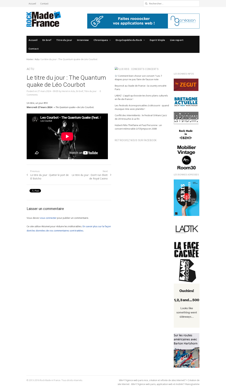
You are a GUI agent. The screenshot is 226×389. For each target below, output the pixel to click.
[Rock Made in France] (43, 19)
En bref (46, 40)
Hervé (65, 91)
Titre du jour (64, 40)
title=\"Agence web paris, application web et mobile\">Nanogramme (165, 384)
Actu (37, 59)
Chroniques (101, 40)
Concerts (152, 69)
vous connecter (48, 217)
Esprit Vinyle (157, 40)
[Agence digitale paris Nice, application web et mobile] (143, 21)
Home (29, 59)
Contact (44, 3)
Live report (177, 40)
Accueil (32, 3)
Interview (83, 40)
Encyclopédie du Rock (129, 40)
